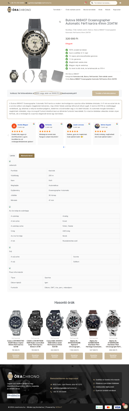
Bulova (90, 30)
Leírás (12, 156)
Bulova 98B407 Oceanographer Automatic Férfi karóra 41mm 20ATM (93, 79)
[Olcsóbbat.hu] (14, 395)
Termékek (56, 10)
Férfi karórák (93, 76)
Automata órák (78, 76)
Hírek (100, 10)
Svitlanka (48, 125)
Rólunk (107, 10)
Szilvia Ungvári (106, 125)
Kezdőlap (69, 30)
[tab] (12, 156)
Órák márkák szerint (73, 10)
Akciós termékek (89, 10)
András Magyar (23, 125)
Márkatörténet (27, 156)
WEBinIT (59, 407)
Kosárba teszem (15, 356)
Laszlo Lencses (78, 125)
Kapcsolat (116, 10)
